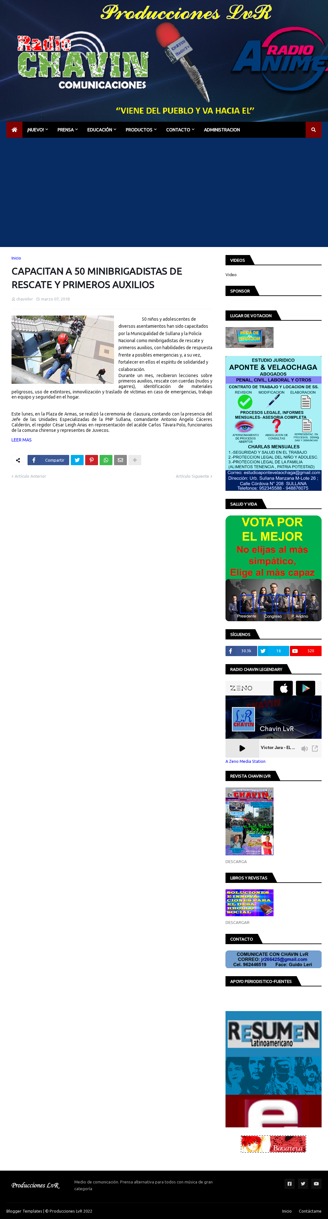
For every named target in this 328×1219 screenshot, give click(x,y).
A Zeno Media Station (246, 761)
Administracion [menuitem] (222, 129)
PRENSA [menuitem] (66, 129)
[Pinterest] (91, 460)
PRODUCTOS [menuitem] (139, 129)
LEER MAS (22, 439)
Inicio (16, 258)
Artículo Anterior (30, 476)
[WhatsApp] (106, 460)
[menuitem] (14, 130)
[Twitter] (77, 460)
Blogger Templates (24, 1211)
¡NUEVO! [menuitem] (35, 129)
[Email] (120, 460)
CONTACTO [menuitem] (178, 129)
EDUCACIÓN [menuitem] (99, 129)
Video (231, 274)
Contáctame (310, 1211)
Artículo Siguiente (192, 476)
